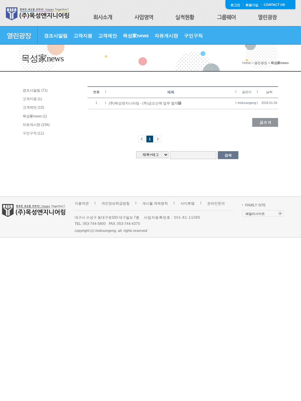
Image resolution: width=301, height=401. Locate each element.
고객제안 (107, 35)
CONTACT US (274, 4)
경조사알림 (56, 35)
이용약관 (82, 203)
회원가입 (251, 5)
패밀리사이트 (255, 213)
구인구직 (193, 35)
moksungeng (247, 103)
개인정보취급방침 (115, 203)
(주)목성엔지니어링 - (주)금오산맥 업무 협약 (143, 103)
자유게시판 (166, 35)
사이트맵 (187, 203)
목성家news (136, 35)
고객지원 (82, 35)
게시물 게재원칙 (155, 203)
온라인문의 (216, 203)
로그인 (235, 5)
